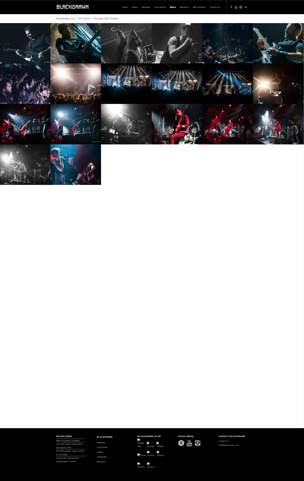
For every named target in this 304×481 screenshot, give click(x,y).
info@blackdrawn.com (229, 445)
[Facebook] (231, 7)
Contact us (224, 440)
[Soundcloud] (245, 7)
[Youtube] (236, 7)
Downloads (102, 456)
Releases (101, 442)
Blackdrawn (105, 436)
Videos (100, 451)
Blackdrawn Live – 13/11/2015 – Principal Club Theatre (87, 18)
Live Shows (102, 447)
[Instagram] (240, 7)
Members (101, 461)
